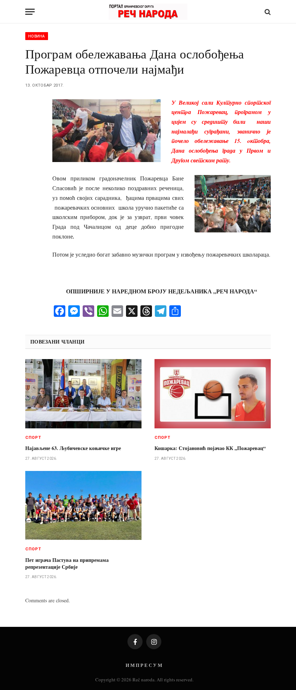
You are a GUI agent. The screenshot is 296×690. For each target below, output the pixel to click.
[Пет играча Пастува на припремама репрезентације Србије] (83, 505)
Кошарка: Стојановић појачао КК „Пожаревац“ (210, 448)
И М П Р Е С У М (144, 664)
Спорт (33, 437)
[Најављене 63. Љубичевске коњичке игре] (83, 393)
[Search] (267, 12)
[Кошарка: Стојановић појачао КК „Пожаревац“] (212, 393)
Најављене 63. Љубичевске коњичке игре (73, 448)
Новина (36, 36)
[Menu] (30, 12)
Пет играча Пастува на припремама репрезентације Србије (67, 563)
